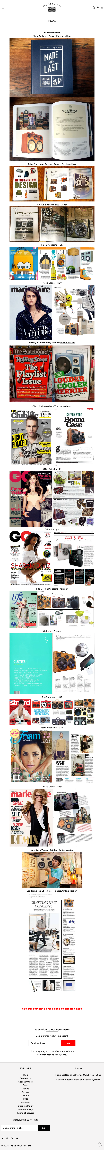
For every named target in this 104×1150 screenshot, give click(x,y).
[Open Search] (94, 7)
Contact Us (25, 1078)
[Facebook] (2, 1139)
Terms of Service (25, 1113)
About (25, 1088)
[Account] (98, 7)
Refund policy (25, 1109)
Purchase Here (63, 36)
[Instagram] (7, 1139)
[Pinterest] (17, 1139)
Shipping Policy (25, 1106)
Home (25, 1095)
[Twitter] (12, 1139)
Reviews (25, 1102)
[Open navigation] (20, 7)
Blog (25, 1075)
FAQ (25, 1099)
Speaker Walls (25, 1081)
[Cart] (102, 7)
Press (25, 1085)
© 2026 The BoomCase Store (16, 1145)
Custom (25, 1092)
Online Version (67, 342)
